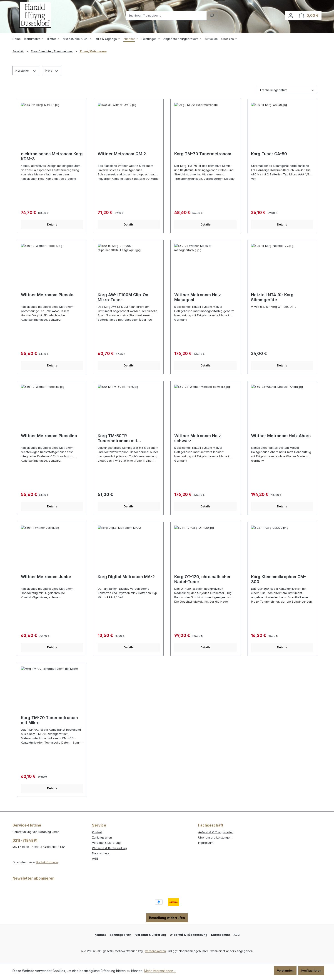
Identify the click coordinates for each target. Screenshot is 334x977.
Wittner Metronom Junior (46, 576)
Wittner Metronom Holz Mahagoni (197, 297)
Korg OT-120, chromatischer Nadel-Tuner (202, 579)
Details (52, 224)
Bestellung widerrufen (167, 918)
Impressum (205, 842)
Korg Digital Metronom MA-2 (126, 576)
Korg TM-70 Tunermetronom (202, 153)
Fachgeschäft (210, 825)
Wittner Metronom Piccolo (47, 294)
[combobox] (166, 15)
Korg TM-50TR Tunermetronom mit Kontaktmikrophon (117, 438)
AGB (95, 858)
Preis (49, 70)
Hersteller (22, 70)
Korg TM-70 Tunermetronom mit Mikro (49, 720)
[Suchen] (211, 15)
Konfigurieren (311, 970)
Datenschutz (100, 853)
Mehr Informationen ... (160, 971)
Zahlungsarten (102, 837)
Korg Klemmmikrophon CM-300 (278, 579)
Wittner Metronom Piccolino (49, 435)
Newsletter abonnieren (33, 878)
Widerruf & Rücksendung (109, 848)
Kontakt (97, 832)
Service (99, 825)
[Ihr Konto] (290, 15)
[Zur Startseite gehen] (35, 15)
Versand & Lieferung (106, 842)
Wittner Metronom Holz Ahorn (281, 435)
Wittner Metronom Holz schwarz (197, 438)
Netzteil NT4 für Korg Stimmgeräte (272, 297)
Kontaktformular (47, 862)
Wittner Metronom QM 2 (122, 153)
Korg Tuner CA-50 (269, 153)
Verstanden (285, 970)
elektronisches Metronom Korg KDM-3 (52, 156)
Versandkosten (155, 951)
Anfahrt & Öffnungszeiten (215, 832)
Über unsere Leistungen (214, 837)
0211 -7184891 (24, 840)
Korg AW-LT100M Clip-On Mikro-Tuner (123, 297)
